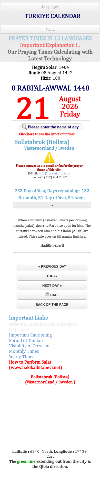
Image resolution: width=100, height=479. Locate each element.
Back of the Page (52, 305)
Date (54, 295)
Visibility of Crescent (29, 345)
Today (52, 276)
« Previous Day (52, 266)
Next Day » (52, 286)
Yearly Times (21, 356)
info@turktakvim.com (54, 173)
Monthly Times (24, 351)
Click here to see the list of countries (47, 134)
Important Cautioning (30, 335)
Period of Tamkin (26, 340)
